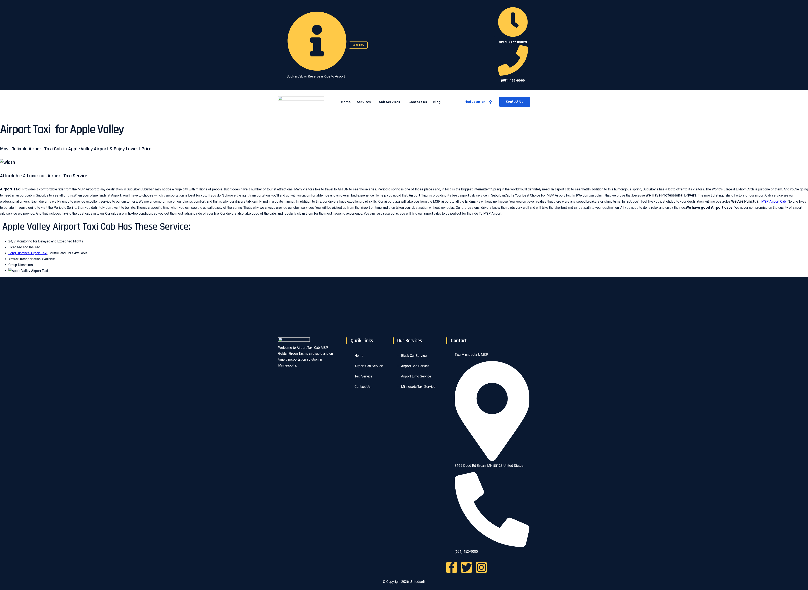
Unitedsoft (417, 582)
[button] (365, 102)
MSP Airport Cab (773, 201)
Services (364, 101)
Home (346, 101)
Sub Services (389, 101)
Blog (437, 101)
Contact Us (417, 101)
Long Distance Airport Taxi (27, 253)
